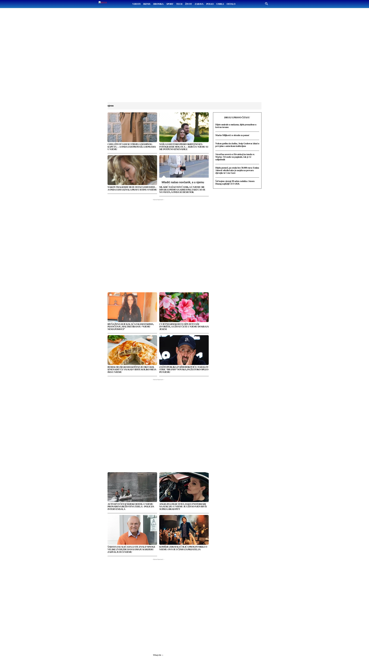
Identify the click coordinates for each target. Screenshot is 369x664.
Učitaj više (157, 655)
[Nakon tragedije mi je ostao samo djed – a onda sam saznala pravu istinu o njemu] (132, 170)
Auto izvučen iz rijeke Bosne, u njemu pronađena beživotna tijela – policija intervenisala (131, 506)
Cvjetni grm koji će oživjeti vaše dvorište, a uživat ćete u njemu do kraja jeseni (184, 326)
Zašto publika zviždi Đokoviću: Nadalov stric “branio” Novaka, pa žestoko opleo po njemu (184, 369)
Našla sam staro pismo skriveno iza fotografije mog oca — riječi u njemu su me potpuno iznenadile (183, 146)
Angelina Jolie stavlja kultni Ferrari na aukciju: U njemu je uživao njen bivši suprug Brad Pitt (183, 506)
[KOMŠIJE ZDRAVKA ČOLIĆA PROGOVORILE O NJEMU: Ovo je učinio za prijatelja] (184, 530)
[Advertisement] (184, 58)
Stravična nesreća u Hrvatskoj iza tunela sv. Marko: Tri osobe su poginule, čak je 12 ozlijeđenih (235, 157)
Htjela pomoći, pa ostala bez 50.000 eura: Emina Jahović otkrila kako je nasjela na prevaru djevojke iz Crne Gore (237, 170)
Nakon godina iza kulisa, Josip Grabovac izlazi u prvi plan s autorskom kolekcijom (237, 144)
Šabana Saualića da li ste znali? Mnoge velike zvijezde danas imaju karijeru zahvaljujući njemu (131, 549)
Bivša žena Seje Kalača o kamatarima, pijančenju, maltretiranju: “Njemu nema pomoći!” (131, 326)
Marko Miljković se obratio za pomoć (232, 135)
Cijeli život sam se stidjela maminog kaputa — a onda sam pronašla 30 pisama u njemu (132, 146)
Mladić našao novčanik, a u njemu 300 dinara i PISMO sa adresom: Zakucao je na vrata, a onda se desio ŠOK (182, 189)
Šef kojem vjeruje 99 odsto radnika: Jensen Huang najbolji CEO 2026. (234, 182)
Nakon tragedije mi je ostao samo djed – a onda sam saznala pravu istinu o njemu (132, 188)
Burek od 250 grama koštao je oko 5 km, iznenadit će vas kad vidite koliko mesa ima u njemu (132, 369)
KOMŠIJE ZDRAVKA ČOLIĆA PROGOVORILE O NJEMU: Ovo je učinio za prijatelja (183, 548)
